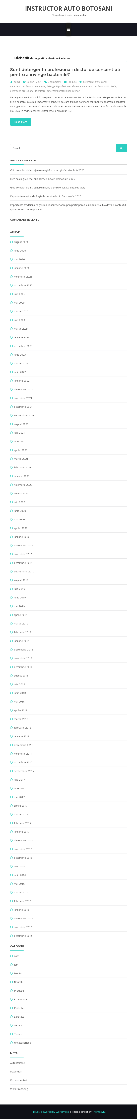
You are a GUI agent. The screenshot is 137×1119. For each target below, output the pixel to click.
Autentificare (17, 1062)
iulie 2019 (19, 588)
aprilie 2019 (21, 614)
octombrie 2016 (23, 857)
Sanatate (19, 1016)
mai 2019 (19, 606)
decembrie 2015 (23, 918)
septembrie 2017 (24, 771)
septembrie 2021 (24, 415)
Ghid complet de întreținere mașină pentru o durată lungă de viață (47, 187)
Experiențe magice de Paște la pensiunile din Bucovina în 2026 (45, 196)
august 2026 (21, 242)
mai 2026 (19, 259)
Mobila (18, 973)
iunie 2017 (20, 788)
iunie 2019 (20, 597)
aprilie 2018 (21, 710)
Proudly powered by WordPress (50, 1111)
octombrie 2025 (23, 285)
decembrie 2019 (23, 545)
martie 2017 (21, 814)
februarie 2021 (22, 467)
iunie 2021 (20, 441)
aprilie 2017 (21, 805)
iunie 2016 (20, 875)
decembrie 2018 (23, 649)
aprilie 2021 (21, 450)
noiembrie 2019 (23, 554)
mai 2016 (19, 883)
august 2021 (21, 424)
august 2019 (21, 580)
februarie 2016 (22, 901)
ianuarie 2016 (22, 909)
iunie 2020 (20, 510)
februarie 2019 (22, 632)
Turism (18, 1034)
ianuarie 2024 (22, 337)
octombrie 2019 (23, 562)
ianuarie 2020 (22, 536)
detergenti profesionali (95, 81)
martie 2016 (21, 892)
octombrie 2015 (23, 935)
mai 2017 (19, 797)
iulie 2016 (19, 866)
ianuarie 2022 (22, 380)
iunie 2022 (20, 372)
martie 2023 (21, 363)
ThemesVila (99, 1111)
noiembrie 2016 (23, 849)
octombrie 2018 (23, 666)
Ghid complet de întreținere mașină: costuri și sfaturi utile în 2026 (47, 170)
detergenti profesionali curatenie (27, 86)
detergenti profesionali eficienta (64, 86)
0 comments (54, 81)
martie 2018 (21, 719)
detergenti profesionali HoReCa (99, 86)
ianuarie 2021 (22, 476)
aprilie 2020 (21, 528)
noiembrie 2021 (23, 398)
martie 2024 (21, 328)
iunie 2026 (20, 250)
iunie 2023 (20, 354)
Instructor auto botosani (68, 8)
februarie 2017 (22, 823)
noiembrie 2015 (23, 927)
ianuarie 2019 (22, 640)
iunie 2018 (20, 693)
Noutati (18, 982)
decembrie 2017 (23, 745)
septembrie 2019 (24, 571)
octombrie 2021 (23, 406)
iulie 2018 (19, 684)
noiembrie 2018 (23, 658)
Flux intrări (16, 1071)
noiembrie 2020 (23, 484)
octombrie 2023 (23, 346)
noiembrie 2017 (23, 753)
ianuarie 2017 (22, 831)
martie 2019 (21, 623)
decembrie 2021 (23, 389)
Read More (20, 121)
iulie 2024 (19, 320)
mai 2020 (19, 519)
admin (17, 81)
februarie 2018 (22, 727)
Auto (16, 956)
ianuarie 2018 (22, 736)
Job (16, 964)
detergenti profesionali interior (63, 90)
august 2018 (21, 675)
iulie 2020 (19, 502)
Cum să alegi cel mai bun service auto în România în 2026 (42, 178)
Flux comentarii (18, 1080)
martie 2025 (21, 311)
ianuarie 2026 (22, 268)
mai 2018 (19, 701)
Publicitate (20, 1008)
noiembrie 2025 (23, 276)
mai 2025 (19, 302)
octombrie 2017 (23, 762)
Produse (72, 81)
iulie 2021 (19, 432)
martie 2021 (21, 458)
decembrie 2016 (23, 840)
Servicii (18, 1025)
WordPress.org (19, 1088)
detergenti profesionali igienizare (27, 90)
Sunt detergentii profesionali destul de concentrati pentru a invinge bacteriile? (65, 72)
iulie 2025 (19, 294)
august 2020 (21, 493)
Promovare (20, 999)
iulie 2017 (19, 779)
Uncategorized (22, 1042)
